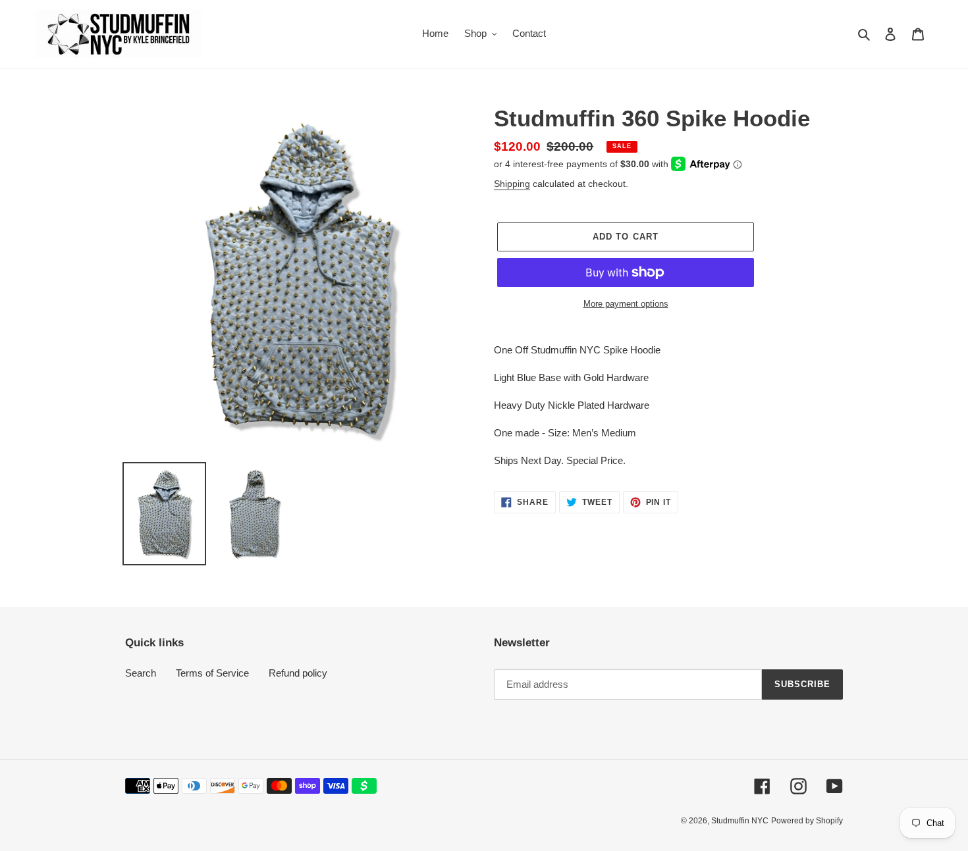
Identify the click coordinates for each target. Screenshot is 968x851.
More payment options (625, 304)
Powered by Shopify (807, 820)
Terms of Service (212, 673)
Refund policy (298, 673)
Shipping (512, 183)
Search (140, 673)
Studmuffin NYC (739, 820)
